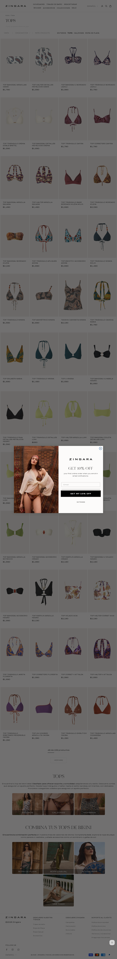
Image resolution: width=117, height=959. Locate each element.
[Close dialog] (100, 448)
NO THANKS (81, 501)
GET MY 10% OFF (80, 494)
